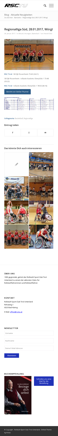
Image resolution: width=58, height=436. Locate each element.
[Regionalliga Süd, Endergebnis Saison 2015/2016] (16, 164)
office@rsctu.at (16, 312)
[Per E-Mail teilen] (45, 132)
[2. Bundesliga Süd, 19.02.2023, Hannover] (16, 188)
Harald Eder (48, 33)
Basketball (35, 33)
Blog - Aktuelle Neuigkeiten (18, 14)
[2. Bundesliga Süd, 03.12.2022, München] (41, 164)
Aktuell (21, 33)
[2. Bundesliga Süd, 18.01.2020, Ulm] (16, 212)
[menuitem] (43, 5)
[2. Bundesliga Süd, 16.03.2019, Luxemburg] (41, 237)
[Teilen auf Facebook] (12, 132)
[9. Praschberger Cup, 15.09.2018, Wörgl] (16, 237)
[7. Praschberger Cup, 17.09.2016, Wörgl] (41, 188)
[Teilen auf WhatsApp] (29, 132)
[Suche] (43, 5)
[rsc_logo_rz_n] (24, 5)
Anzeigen (27, 33)
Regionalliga (28, 118)
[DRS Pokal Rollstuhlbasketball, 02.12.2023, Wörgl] (41, 212)
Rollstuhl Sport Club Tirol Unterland (27, 430)
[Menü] (50, 5)
